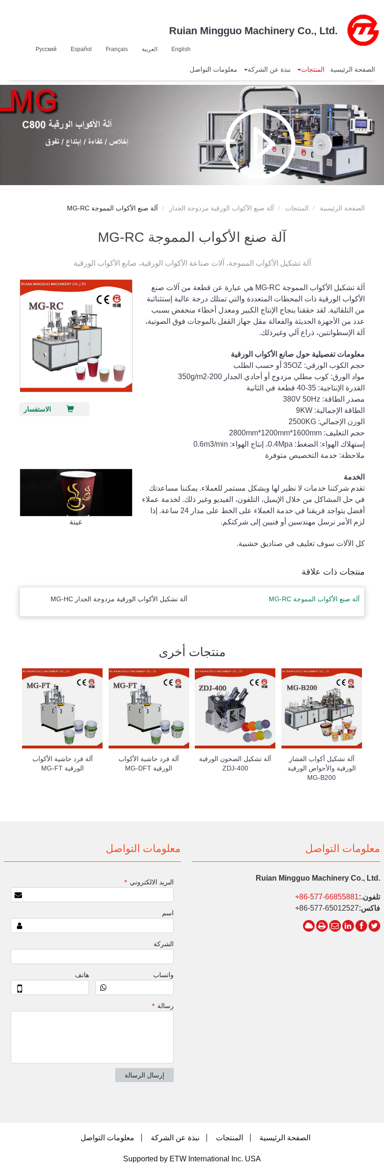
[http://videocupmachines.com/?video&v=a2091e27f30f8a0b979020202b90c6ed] (260, 143)
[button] (310, 69)
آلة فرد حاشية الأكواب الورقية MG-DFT (148, 763)
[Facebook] (361, 926)
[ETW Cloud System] (309, 926)
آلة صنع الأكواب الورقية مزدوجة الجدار (221, 208)
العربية (149, 49)
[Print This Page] (322, 926)
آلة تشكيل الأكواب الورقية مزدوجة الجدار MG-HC (119, 599)
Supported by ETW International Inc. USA (192, 1159)
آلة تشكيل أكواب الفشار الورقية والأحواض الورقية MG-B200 (322, 768)
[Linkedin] (348, 926)
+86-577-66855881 (327, 897)
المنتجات (297, 208)
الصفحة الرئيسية (342, 208)
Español (81, 49)
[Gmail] (335, 926)
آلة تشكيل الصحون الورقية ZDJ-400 (235, 763)
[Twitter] (374, 926)
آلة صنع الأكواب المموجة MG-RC (314, 599)
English (181, 49)
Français (117, 49)
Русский (46, 49)
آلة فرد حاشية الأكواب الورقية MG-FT (62, 763)
